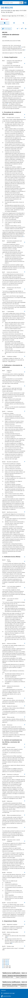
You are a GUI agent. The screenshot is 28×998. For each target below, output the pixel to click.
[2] (24, 49)
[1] (20, 46)
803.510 (7, 961)
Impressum (3, 990)
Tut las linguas (7, 28)
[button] (2, 993)
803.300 (7, 960)
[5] (7, 937)
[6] (11, 943)
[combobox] (14, 16)
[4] (23, 236)
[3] (7, 103)
